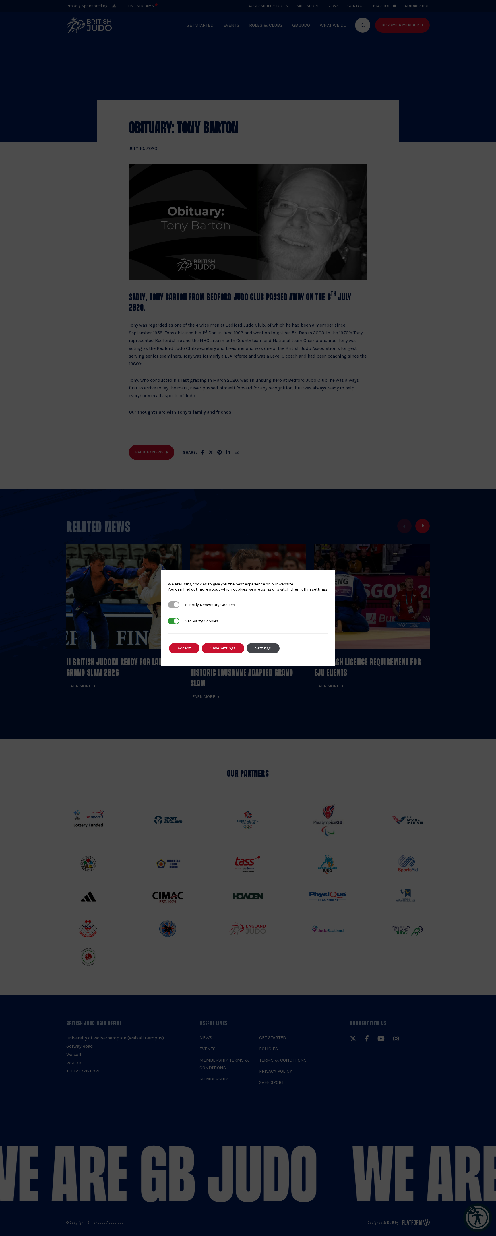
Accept (184, 648)
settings (320, 589)
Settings (263, 648)
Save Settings (223, 648)
